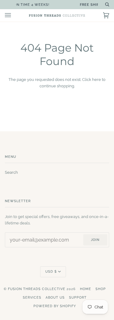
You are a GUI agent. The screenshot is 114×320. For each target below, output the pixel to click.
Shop (100, 289)
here (96, 79)
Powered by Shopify (54, 306)
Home (85, 289)
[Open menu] (14, 15)
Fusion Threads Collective (36, 289)
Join (95, 240)
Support (78, 298)
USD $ (51, 272)
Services (32, 298)
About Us (55, 298)
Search (11, 172)
